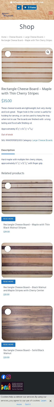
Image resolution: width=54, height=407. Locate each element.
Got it (28, 404)
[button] (47, 52)
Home (4, 37)
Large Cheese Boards (34, 37)
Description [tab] (8, 150)
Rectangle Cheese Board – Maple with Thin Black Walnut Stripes (26, 226)
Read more (8, 218)
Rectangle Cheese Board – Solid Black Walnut (23, 351)
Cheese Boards (15, 37)
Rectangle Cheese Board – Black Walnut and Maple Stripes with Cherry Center (24, 289)
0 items (32, 7)
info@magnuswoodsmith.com (28, 2)
